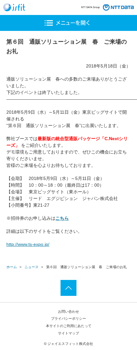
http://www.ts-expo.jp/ (27, 244)
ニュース (32, 267)
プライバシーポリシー (68, 318)
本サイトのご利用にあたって (68, 326)
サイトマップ (68, 333)
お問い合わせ (68, 311)
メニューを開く (68, 23)
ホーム (11, 267)
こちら (62, 218)
